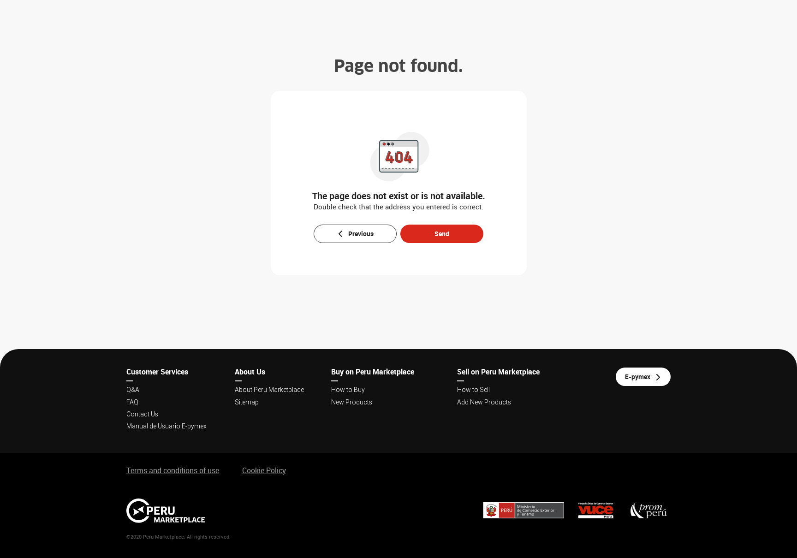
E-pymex (637, 376)
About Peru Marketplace (269, 389)
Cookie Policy (264, 470)
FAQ (132, 402)
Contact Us (142, 414)
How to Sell (473, 389)
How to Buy (348, 389)
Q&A (132, 389)
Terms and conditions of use (172, 470)
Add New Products (484, 402)
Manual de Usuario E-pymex (166, 426)
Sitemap (247, 402)
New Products (351, 402)
